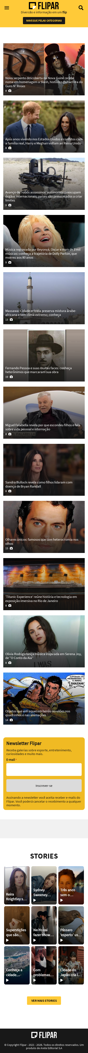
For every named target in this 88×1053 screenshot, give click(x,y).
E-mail (11, 760)
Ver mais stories (44, 1000)
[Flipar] (44, 1035)
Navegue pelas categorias (44, 20)
